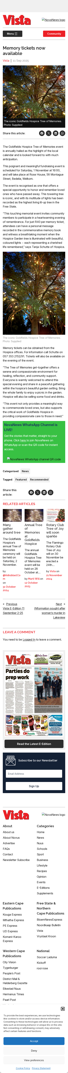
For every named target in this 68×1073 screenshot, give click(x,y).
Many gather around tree (12, 528)
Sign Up (34, 786)
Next (59, 604)
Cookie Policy (23, 1068)
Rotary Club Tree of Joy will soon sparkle (55, 530)
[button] (63, 1009)
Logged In (29, 639)
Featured (21, 479)
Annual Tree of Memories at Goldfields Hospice (33, 534)
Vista (6, 60)
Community (54, 33)
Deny (34, 1050)
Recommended (39, 479)
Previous (11, 604)
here (23, 440)
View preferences (34, 1060)
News (25, 471)
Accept (34, 1041)
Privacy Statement (41, 1068)
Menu (8, 33)
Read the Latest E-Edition (34, 744)
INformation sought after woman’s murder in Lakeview (49, 613)
